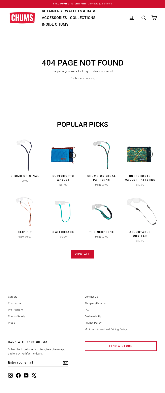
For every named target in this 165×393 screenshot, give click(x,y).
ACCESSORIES (54, 18)
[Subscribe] (65, 363)
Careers (13, 296)
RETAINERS (52, 11)
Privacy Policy (93, 322)
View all (82, 254)
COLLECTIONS (83, 18)
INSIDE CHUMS (55, 24)
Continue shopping (82, 78)
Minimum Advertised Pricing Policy (106, 329)
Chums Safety (16, 316)
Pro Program (15, 309)
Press (11, 322)
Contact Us (91, 296)
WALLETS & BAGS (81, 11)
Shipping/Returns (95, 303)
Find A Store (120, 345)
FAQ (87, 309)
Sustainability (93, 316)
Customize (14, 303)
